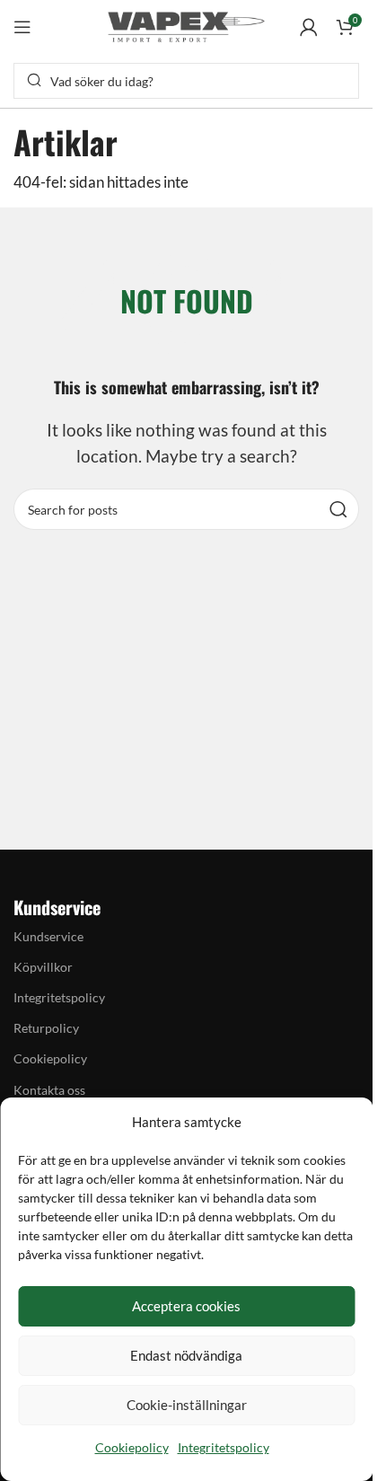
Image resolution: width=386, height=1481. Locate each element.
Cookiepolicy (132, 1447)
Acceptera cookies (186, 1306)
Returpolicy (46, 1028)
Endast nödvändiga (186, 1355)
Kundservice (48, 936)
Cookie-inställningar (187, 1405)
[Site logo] (187, 24)
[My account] (309, 27)
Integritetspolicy (223, 1447)
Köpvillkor (43, 966)
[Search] (338, 509)
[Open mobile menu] (22, 27)
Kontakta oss (49, 1090)
